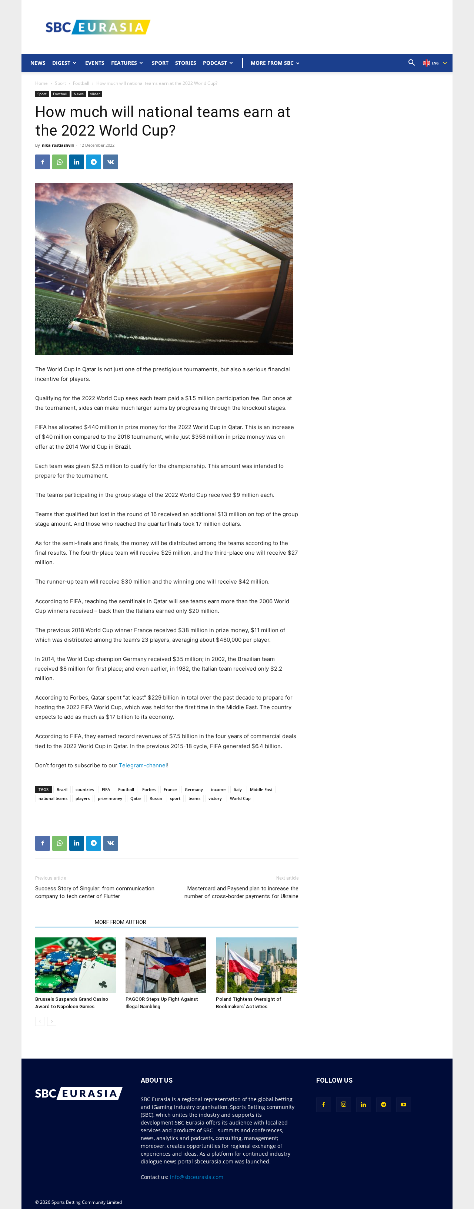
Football (81, 83)
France (170, 789)
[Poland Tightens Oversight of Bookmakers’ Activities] (257, 965)
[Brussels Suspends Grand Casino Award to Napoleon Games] (76, 965)
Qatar (135, 798)
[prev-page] (39, 1021)
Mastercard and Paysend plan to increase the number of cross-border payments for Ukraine (241, 892)
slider (95, 93)
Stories (185, 62)
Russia (156, 798)
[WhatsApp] (59, 162)
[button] (412, 63)
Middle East (261, 789)
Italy (238, 789)
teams (194, 798)
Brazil (62, 789)
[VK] (110, 162)
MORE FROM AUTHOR (120, 922)
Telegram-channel (143, 765)
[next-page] (51, 1021)
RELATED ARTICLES (63, 922)
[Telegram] (93, 162)
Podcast (215, 62)
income (218, 789)
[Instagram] (343, 1104)
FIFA (106, 789)
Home (41, 83)
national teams (53, 798)
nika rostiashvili (58, 145)
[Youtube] (403, 1104)
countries (85, 789)
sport (175, 798)
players (83, 798)
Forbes (149, 789)
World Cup (240, 798)
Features (124, 62)
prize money (110, 798)
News (38, 62)
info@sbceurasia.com (196, 1176)
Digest (61, 62)
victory (215, 798)
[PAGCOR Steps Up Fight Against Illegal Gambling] (167, 965)
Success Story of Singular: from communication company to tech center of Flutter (94, 892)
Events (94, 62)
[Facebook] (42, 162)
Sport (160, 62)
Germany (194, 789)
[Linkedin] (76, 162)
